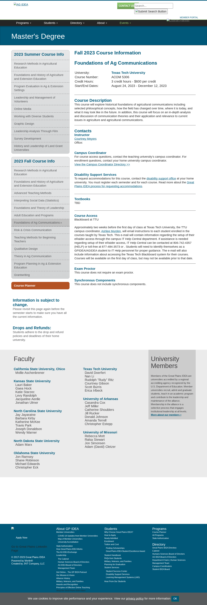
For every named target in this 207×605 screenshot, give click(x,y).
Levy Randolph (26, 395)
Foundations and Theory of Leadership (39, 208)
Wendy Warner (26, 432)
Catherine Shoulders (99, 409)
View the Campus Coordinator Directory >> (102, 164)
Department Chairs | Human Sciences (168, 560)
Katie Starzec (25, 392)
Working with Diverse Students (34, 116)
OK (175, 598)
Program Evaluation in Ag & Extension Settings (38, 88)
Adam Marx (23, 444)
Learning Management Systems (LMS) (123, 577)
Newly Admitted (111, 538)
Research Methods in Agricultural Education (35, 65)
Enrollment (109, 541)
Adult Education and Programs (34, 215)
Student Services (111, 567)
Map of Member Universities (70, 539)
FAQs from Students (113, 558)
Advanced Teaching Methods (32, 193)
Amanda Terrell (95, 420)
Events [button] (124, 23)
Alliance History (63, 578)
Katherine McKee (27, 422)
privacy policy (135, 598)
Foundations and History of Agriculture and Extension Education (38, 76)
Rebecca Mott (95, 436)
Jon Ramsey (24, 456)
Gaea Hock (23, 388)
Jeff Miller (92, 406)
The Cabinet (63, 559)
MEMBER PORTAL (189, 17)
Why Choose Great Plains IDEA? (118, 532)
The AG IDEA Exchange (66, 552)
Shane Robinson (27, 460)
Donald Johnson (96, 417)
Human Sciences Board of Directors (73, 562)
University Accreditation (68, 542)
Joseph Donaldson (28, 429)
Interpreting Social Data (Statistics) (36, 200)
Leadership (61, 555)
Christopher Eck (26, 467)
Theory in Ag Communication (32, 256)
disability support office (161, 178)
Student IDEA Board (161, 569)
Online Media (22, 108)
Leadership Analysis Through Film (36, 131)
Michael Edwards (27, 464)
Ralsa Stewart (95, 439)
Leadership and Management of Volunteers (34, 99)
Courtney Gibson (97, 383)
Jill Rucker (92, 413)
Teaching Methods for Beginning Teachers (35, 239)
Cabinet (155, 551)
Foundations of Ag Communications (37, 222)
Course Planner (24, 285)
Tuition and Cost (111, 544)
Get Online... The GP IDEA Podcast (71, 572)
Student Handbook (112, 555)
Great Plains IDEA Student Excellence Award (125, 551)
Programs (23, 23)
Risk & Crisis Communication (33, 230)
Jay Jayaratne (25, 414)
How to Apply (110, 535)
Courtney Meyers (85, 138)
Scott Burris (93, 387)
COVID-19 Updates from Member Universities (78, 536)
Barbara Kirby (25, 418)
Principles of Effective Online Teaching (73, 587)
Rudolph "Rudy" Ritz (99, 380)
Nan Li (89, 376)
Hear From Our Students (115, 581)
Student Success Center (116, 571)
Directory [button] (76, 23)
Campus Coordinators (162, 566)
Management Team (66, 568)
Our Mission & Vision (65, 575)
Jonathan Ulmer (26, 402)
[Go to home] (32, 530)
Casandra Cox (95, 402)
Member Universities (65, 532)
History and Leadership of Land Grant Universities (38, 148)
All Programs (158, 535)
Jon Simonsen (95, 443)
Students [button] (50, 23)
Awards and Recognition (67, 584)
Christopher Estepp (98, 424)
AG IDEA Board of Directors (70, 565)
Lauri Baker (23, 385)
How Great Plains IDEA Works (69, 549)
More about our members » (166, 414)
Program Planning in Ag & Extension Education (37, 265)
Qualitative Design (26, 248)
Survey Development (27, 138)
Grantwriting (22, 275)
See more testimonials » (79, 509)
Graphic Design (24, 123)
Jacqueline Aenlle (27, 399)
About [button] (101, 23)
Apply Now (21, 537)
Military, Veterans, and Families (69, 581)
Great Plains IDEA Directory (164, 548)
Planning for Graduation (114, 564)
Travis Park (23, 425)
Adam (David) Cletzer (100, 446)
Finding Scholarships (115, 548)
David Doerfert (95, 372)
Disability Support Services (118, 574)
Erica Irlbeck (94, 390)
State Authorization (64, 546)
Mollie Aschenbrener (29, 372)
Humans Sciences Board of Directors (168, 554)
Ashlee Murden (111, 231)
